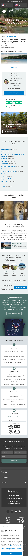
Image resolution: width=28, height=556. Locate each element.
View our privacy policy (16, 545)
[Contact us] (4, 11)
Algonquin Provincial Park (8, 166)
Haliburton (4, 169)
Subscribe (14, 461)
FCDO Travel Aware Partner (14, 417)
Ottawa (3, 186)
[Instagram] (12, 511)
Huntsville (4, 158)
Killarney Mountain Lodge (17, 244)
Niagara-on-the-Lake (7, 179)
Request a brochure (14, 313)
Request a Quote (9, 131)
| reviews (13, 105)
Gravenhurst (4, 164)
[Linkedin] (20, 511)
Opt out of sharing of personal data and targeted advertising (11, 549)
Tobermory (4, 152)
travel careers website (14, 503)
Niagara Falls (4, 181)
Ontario (3, 174)
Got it (11, 553)
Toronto (3, 176)
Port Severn (4, 161)
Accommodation (11, 36)
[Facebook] (7, 511)
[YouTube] (16, 511)
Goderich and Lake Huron (8, 171)
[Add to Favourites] (2, 30)
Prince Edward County (7, 184)
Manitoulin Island (6, 149)
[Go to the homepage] (14, 11)
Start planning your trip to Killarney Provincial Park (12, 126)
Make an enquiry (14, 93)
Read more (14, 67)
